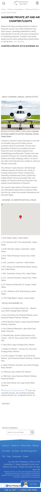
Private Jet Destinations (16, 9)
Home (3, 9)
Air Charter (6, 451)
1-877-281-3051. (18, 42)
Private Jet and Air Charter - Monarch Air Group (20, 3)
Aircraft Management (28, 451)
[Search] (32, 432)
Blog (9, 456)
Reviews (36, 446)
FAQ (3, 456)
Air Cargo (15, 451)
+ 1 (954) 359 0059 (27, 490)
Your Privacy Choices (17, 486)
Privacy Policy (25, 446)
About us (5, 446)
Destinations (17, 456)
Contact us (15, 446)
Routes (25, 456)
